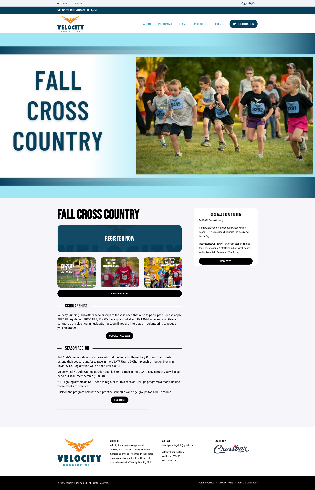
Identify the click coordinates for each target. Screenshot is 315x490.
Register (119, 399)
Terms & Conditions (248, 482)
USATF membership (80, 376)
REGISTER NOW (119, 293)
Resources (201, 24)
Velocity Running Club (73, 10)
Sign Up (78, 3)
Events (219, 24)
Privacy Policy (226, 482)
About (147, 24)
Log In (63, 3)
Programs (165, 24)
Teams (183, 24)
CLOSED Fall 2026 (119, 335)
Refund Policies (206, 482)
